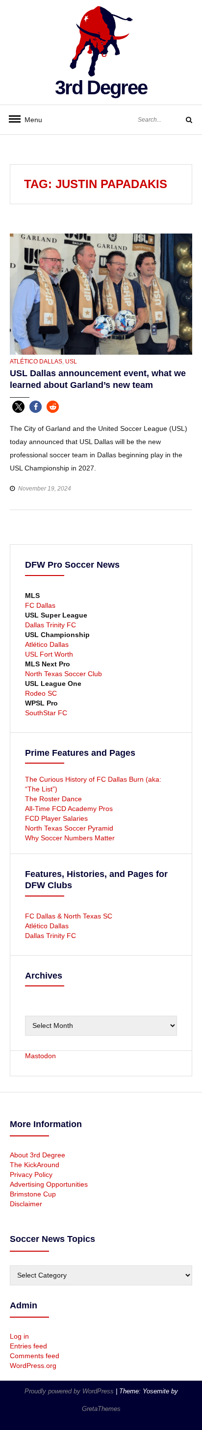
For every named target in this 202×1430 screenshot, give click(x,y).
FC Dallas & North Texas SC (68, 916)
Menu (29, 120)
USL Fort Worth (49, 654)
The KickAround (34, 1165)
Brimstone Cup (33, 1194)
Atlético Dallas (36, 361)
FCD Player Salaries (56, 818)
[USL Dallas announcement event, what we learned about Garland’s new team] (101, 294)
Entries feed (28, 1346)
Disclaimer (26, 1204)
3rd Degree (101, 87)
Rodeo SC (41, 693)
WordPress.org (33, 1365)
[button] (18, 407)
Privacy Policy (31, 1174)
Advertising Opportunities (49, 1184)
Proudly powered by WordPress (70, 1391)
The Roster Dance (54, 799)
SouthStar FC (46, 713)
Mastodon (40, 1056)
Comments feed (34, 1356)
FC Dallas (40, 605)
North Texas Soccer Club (63, 674)
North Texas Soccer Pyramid (69, 828)
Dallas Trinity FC (50, 625)
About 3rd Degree (37, 1155)
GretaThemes (101, 1408)
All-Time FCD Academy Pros (69, 808)
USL (71, 361)
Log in (19, 1336)
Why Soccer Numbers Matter (70, 838)
